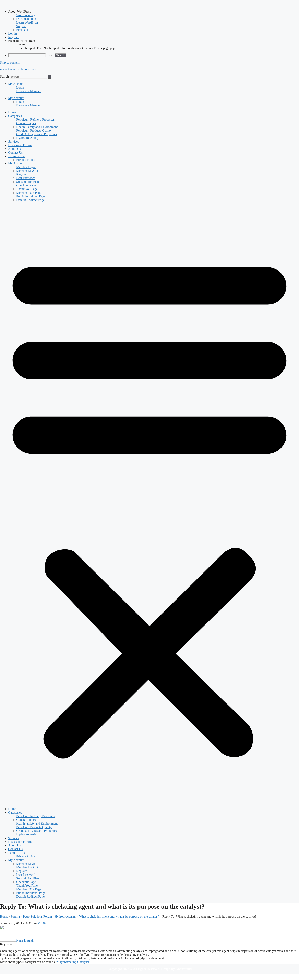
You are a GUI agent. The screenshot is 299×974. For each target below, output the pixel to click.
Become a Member (28, 91)
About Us (14, 148)
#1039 (41, 923)
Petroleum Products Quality (34, 130)
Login (20, 87)
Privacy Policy (25, 159)
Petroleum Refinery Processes (35, 119)
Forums (15, 916)
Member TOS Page (28, 192)
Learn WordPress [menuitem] (27, 22)
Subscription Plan (27, 181)
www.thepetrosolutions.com (18, 69)
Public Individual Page (30, 196)
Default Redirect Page (30, 200)
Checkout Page (26, 185)
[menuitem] (153, 11)
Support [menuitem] (21, 26)
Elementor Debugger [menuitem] (21, 40)
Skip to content (9, 62)
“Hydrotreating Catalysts (73, 962)
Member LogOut (27, 170)
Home (12, 112)
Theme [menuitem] (20, 44)
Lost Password (25, 178)
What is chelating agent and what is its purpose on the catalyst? (119, 916)
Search (50, 55)
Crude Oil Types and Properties (36, 134)
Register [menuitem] (13, 37)
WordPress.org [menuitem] (25, 15)
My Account (16, 83)
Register (21, 174)
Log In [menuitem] (12, 33)
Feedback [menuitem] (22, 29)
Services (13, 141)
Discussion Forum (20, 145)
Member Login (26, 167)
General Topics (26, 123)
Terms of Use (16, 156)
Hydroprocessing (27, 138)
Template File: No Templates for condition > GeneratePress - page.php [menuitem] (69, 48)
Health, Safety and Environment (37, 127)
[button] (149, 504)
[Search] (49, 77)
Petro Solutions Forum (37, 916)
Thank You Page (27, 189)
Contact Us (15, 152)
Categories (15, 116)
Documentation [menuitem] (26, 19)
